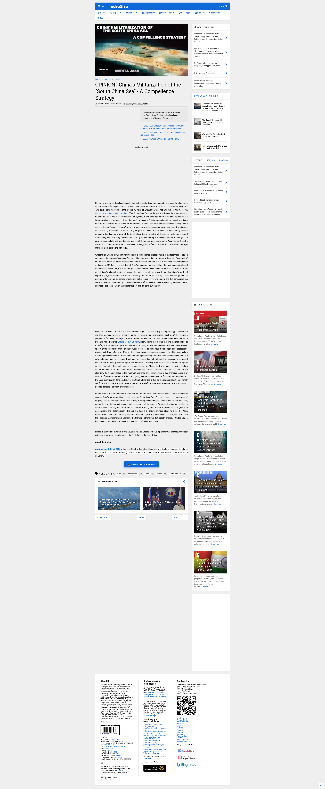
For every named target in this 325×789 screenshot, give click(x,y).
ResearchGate (182, 736)
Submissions (166, 13)
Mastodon (180, 732)
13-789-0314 (117, 757)
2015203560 (123, 741)
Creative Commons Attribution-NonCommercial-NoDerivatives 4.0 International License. (154, 695)
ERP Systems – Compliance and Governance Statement (154, 736)
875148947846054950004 (115, 747)
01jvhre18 (109, 748)
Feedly (179, 725)
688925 (118, 755)
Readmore (214, 344)
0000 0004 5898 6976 (111, 745)
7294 (117, 754)
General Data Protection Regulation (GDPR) (151, 741)
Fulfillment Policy (149, 739)
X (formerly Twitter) (183, 741)
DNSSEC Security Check (151, 733)
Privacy (200, 13)
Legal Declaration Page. (152, 715)
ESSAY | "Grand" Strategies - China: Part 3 (161, 139)
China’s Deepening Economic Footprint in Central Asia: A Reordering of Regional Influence (210, 403)
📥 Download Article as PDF (141, 464)
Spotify (179, 738)
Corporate (148, 13)
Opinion (107, 79)
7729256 (120, 770)
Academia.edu (182, 718)
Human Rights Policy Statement (154, 749)
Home (102, 13)
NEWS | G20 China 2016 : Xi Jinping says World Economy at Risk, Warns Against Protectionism (162, 127)
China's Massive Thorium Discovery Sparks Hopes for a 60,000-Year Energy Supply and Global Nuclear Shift (210, 523)
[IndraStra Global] (118, 7)
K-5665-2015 (114, 449)
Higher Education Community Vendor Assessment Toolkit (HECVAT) (153, 746)
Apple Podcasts (182, 722)
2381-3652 (108, 738)
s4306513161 (115, 752)
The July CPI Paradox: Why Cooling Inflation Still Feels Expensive (212, 122)
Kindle (117, 79)
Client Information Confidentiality (154, 732)
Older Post (180, 517)
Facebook (180, 723)
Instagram (180, 729)
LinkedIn (180, 731)
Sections (131, 13)
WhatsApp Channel (183, 739)
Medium (180, 734)
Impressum (215, 13)
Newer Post (103, 517)
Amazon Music (182, 720)
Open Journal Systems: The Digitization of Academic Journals (209, 326)
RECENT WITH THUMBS (206, 96)
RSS (101, 18)
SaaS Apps (185, 13)
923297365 (115, 739)
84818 (109, 750)
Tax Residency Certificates (152, 751)
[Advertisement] (116, 126)
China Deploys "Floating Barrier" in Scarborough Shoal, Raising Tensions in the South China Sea (119, 502)
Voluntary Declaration (151, 753)
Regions (115, 13)
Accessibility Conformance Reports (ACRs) (152, 725)
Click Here (147, 758)
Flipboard (180, 727)
